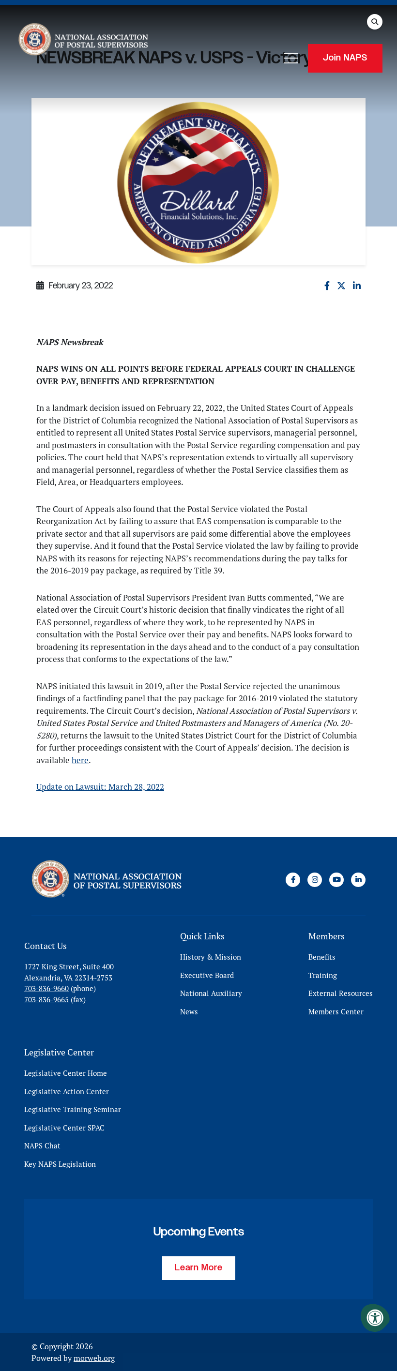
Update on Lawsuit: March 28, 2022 (100, 787)
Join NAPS (345, 58)
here (80, 760)
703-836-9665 (46, 999)
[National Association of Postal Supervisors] (82, 41)
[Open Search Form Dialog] (374, 22)
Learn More (199, 1268)
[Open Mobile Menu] (291, 58)
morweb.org (94, 1358)
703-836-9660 (46, 988)
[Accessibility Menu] (375, 1317)
